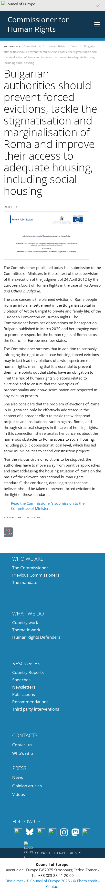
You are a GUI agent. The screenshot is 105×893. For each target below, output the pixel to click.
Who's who (22, 753)
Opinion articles (27, 786)
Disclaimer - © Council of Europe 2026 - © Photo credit (51, 880)
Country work (25, 622)
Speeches (21, 679)
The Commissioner (30, 567)
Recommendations (30, 701)
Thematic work (26, 630)
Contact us (22, 745)
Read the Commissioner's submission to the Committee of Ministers (47, 506)
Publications (23, 694)
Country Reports (28, 672)
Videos (18, 794)
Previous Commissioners (35, 575)
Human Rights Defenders (36, 637)
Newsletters (23, 687)
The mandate (24, 582)
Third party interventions (35, 709)
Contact (52, 886)
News (17, 777)
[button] (52, 5)
